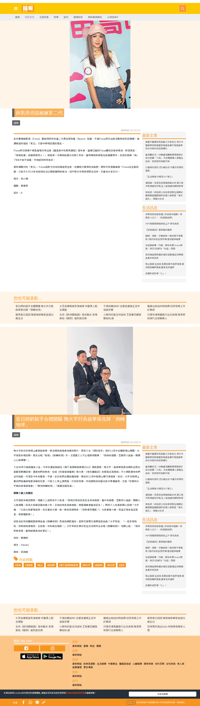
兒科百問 (159, 663)
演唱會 (29, 565)
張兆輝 (111, 565)
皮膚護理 (77, 667)
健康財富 (78, 17)
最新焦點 (77, 646)
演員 (122, 565)
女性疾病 (170, 663)
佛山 (40, 565)
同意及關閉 (163, 694)
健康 (17, 17)
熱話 (92, 646)
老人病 (180, 663)
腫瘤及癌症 (125, 663)
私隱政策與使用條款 (75, 692)
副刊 (66, 17)
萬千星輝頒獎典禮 (69, 565)
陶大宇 (87, 565)
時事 (56, 17)
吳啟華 (99, 565)
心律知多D (112, 17)
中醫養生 (112, 663)
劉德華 (51, 565)
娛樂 (16, 123)
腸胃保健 (148, 663)
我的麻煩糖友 (95, 17)
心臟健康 (137, 663)
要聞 (85, 646)
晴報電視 (29, 17)
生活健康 (101, 663)
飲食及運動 (89, 663)
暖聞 (98, 646)
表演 (18, 565)
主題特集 (44, 17)
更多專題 (88, 667)
